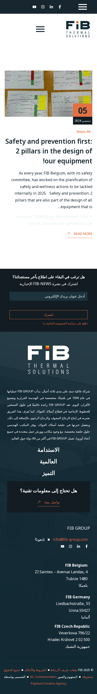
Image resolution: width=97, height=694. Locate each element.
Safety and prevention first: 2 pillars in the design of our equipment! (48, 151)
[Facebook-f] (60, 7)
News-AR (84, 131)
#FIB (84, 216)
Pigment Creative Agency (48, 683)
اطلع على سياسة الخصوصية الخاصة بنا (65, 323)
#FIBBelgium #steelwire (56, 216)
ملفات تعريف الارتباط (63, 670)
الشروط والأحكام (35, 670)
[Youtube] (34, 7)
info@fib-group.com (70, 539)
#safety (33, 223)
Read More (83, 233)
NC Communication (43, 677)
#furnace (24, 216)
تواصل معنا (52, 502)
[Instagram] (43, 7)
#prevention (53, 223)
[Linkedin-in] (51, 7)
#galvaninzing (79, 223)
